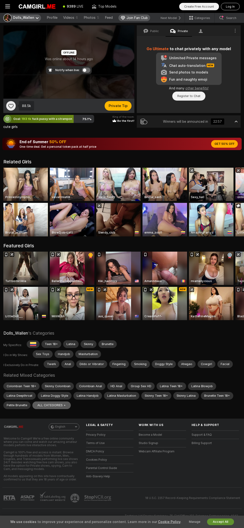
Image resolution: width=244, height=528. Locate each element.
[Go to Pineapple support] (75, 498)
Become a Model (150, 434)
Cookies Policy (96, 459)
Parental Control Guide (101, 468)
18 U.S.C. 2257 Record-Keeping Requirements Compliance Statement (192, 498)
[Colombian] (33, 344)
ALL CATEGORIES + (51, 405)
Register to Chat (188, 96)
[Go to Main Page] (37, 6)
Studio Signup (148, 443)
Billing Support (202, 443)
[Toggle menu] (7, 6)
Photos (91, 17)
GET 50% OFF (224, 144)
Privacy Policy (96, 434)
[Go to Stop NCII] (98, 498)
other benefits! (196, 88)
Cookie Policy (169, 522)
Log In (230, 6)
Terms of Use (95, 443)
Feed (109, 17)
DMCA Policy (95, 451)
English (60, 426)
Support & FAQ (202, 434)
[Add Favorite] (11, 106)
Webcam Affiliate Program (156, 451)
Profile (52, 17)
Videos (70, 17)
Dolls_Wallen (15, 333)
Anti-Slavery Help (98, 476)
